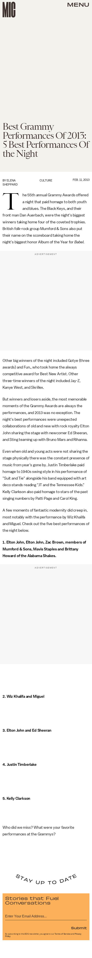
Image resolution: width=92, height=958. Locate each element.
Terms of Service (62, 934)
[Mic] (9, 10)
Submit (79, 928)
